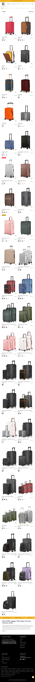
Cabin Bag (18, 668)
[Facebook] (20, 659)
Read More (4, 630)
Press (21, 640)
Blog (2, 661)
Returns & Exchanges (5, 659)
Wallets (24, 671)
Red (10, 676)
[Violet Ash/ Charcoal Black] (19, 585)
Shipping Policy (22, 647)
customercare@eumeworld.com (25, 657)
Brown (8, 676)
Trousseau (10, 670)
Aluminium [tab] (7, 8)
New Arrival (2, 668)
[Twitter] (25, 659)
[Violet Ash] (22, 68)
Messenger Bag (23, 670)
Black (1, 676)
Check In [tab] (28, 8)
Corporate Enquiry (23, 642)
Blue (3, 676)
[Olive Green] (20, 126)
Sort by (31, 11)
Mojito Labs (24, 679)
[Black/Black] (4, 40)
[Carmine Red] (19, 97)
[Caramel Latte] (6, 97)
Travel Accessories (16, 671)
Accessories (6, 671)
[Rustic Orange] (6, 68)
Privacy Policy (22, 645)
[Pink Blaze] (20, 68)
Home (1, 6)
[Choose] (16, 35)
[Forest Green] (4, 68)
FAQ (2, 656)
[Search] (29, 4)
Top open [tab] (23, 8)
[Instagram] (22, 659)
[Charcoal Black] (19, 68)
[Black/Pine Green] (2, 585)
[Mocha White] (2, 68)
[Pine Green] (22, 40)
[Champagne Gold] (2, 269)
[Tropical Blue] (20, 40)
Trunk (21, 668)
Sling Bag (3, 671)
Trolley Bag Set (6, 670)
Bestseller (5, 668)
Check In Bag (24, 668)
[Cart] (33, 4)
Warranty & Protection (6, 657)
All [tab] (2, 8)
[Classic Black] (6, 155)
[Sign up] (15, 643)
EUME (12, 679)
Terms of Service (23, 644)
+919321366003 (22, 656)
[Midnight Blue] (2, 97)
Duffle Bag (32, 670)
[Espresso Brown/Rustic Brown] (4, 614)
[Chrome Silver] (20, 442)
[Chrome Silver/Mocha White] (2, 442)
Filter (4, 11)
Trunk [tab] (33, 8)
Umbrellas (21, 671)
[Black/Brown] (4, 557)
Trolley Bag (9, 668)
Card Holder (27, 671)
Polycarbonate (31, 671)
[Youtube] (23, 659)
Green (6, 676)
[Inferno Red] (2, 40)
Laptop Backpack (18, 670)
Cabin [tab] (12, 8)
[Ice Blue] (4, 269)
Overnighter (28, 668)
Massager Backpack (28, 670)
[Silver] (20, 155)
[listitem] (26, 3)
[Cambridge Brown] (19, 183)
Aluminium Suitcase (13, 668)
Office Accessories (11, 671)
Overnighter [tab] (18, 8)
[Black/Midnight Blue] (6, 585)
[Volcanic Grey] (19, 212)
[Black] (19, 155)
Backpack (13, 670)
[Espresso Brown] (19, 40)
